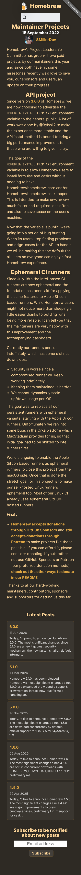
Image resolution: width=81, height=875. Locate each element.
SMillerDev (46, 39)
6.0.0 (13, 626)
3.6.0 (35, 101)
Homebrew (45, 5)
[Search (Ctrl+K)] (40, 17)
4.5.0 (14, 787)
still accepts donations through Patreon (41, 536)
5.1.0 (13, 667)
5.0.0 (14, 707)
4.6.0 (14, 747)
